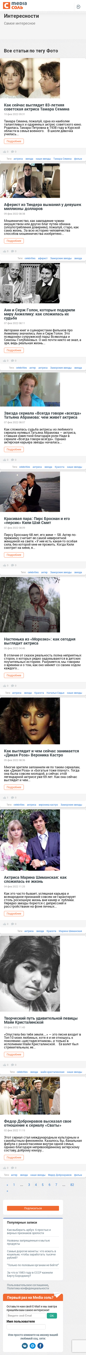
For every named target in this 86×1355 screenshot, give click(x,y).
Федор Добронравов (60, 1174)
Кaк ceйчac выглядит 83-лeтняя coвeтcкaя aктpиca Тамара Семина (36, 107)
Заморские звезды (61, 258)
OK (52, 1315)
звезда (29, 158)
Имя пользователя (21, 1321)
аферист (43, 258)
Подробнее (14, 141)
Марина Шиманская (70, 931)
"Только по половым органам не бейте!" (33, 1265)
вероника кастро (48, 804)
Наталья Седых (55, 692)
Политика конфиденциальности (28, 1288)
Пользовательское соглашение (27, 1285)
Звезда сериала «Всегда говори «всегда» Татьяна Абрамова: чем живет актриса (42, 415)
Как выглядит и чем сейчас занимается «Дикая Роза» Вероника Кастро (41, 753)
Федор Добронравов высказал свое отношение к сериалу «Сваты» (37, 1123)
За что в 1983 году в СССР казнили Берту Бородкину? (30, 1274)
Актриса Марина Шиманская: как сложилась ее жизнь (35, 879)
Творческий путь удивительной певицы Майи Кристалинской (41, 1020)
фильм (78, 158)
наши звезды (43, 158)
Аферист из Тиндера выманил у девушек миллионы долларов (42, 206)
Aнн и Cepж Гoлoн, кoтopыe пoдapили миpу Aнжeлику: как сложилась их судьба (39, 314)
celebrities (30, 258)
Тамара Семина (62, 158)
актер (32, 367)
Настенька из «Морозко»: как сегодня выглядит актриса (39, 641)
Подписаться (33, 1208)
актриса (18, 158)
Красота (59, 466)
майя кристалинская (52, 1071)
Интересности (21, 15)
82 (72, 1184)
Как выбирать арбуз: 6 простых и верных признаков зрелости (29, 1231)
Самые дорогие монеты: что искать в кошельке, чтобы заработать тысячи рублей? (31, 1254)
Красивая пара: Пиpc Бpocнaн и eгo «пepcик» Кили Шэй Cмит (37, 520)
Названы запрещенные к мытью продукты (28, 1242)
